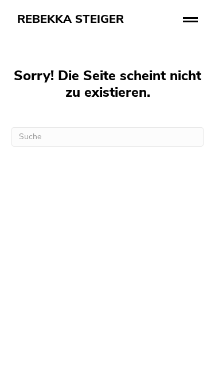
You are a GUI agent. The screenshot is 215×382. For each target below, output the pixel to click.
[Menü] (190, 19)
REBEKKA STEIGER (70, 20)
